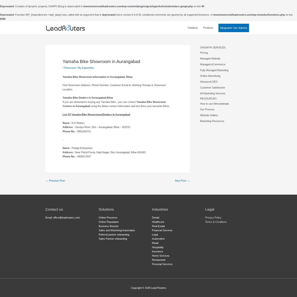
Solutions (193, 27)
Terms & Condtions (216, 221)
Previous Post (55, 180)
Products (208, 27)
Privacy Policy (213, 217)
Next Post (182, 180)
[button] (233, 28)
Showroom (70, 67)
